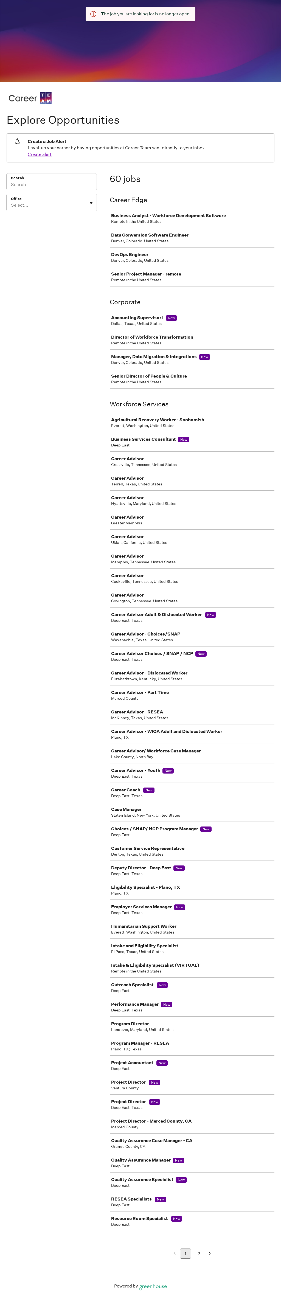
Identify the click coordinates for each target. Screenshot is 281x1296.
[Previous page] (175, 1254)
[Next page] (210, 1254)
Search (17, 178)
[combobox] (11, 205)
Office (16, 198)
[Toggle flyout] (91, 203)
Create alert (40, 154)
